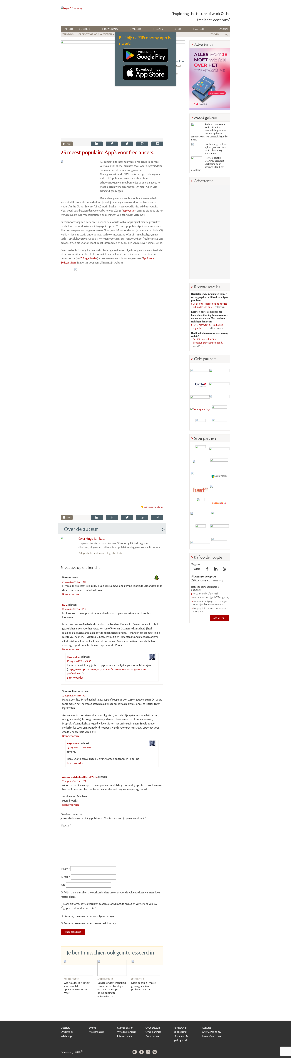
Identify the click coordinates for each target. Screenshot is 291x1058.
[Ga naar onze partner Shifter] (200, 476)
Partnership (180, 1028)
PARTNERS (136, 29)
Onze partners (153, 1032)
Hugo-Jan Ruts (176, 61)
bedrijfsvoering (150, 507)
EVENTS (159, 29)
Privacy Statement (212, 1036)
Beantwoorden (70, 594)
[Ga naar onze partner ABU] (219, 516)
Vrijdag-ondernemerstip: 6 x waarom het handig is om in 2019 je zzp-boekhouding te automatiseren (112, 989)
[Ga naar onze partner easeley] (219, 450)
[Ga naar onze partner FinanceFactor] (219, 371)
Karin (64, 605)
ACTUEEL (69, 29)
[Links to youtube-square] (197, 570)
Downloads (111, 29)
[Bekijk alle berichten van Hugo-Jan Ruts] (176, 49)
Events (92, 1028)
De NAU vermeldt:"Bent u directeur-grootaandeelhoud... (208, 343)
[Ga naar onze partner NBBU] (200, 516)
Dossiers (85, 29)
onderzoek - (138, 979)
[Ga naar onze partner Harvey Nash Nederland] (200, 423)
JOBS (179, 29)
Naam (65, 869)
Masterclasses (96, 1032)
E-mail (65, 877)
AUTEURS (199, 29)
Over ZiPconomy (211, 1032)
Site (63, 885)
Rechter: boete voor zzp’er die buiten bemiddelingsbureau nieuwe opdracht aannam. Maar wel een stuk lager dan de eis (209, 132)
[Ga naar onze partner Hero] (219, 423)
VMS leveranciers (126, 1032)
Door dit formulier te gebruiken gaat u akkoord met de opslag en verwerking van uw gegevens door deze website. (110, 906)
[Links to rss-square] (224, 570)
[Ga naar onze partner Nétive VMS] (200, 503)
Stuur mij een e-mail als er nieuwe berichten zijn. (90, 923)
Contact (206, 1028)
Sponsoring (180, 1032)
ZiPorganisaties (88, 258)
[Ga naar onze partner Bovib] (219, 397)
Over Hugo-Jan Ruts (92, 539)
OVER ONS (224, 29)
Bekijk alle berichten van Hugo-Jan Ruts (100, 553)
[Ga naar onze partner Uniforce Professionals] (219, 529)
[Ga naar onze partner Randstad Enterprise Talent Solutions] (200, 450)
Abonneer (218, 618)
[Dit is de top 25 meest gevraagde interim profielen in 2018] (146, 968)
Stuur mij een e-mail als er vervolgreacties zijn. (89, 916)
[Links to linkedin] (215, 570)
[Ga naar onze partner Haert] (200, 490)
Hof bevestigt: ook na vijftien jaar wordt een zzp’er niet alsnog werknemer (216, 149)
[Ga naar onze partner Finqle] (200, 371)
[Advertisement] (210, 232)
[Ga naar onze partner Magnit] (200, 397)
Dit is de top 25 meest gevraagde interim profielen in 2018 (143, 986)
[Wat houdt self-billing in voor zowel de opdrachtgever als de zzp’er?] (78, 968)
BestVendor (129, 210)
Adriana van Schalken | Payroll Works (80, 777)
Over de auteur (81, 529)
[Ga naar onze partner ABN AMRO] (219, 476)
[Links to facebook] (207, 570)
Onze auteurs (153, 1028)
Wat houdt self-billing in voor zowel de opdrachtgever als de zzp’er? (77, 988)
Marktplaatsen (125, 1028)
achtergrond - (72, 979)
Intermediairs (124, 1036)
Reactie (66, 825)
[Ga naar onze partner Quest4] (200, 463)
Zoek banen (152, 1036)
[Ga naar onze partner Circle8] (200, 384)
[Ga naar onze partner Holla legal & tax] (219, 490)
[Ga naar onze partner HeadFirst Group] (219, 410)
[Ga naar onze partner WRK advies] (219, 542)
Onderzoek (67, 1032)
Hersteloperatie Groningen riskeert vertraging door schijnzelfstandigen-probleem (208, 164)
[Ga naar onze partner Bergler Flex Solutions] (200, 542)
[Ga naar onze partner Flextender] (219, 384)
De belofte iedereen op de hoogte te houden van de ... (210, 305)
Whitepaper (67, 1036)
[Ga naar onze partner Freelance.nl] (219, 503)
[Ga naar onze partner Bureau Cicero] (200, 529)
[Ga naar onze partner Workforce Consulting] (219, 463)
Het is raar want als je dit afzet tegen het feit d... (208, 326)
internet (160, 507)
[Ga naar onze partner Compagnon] (200, 410)
